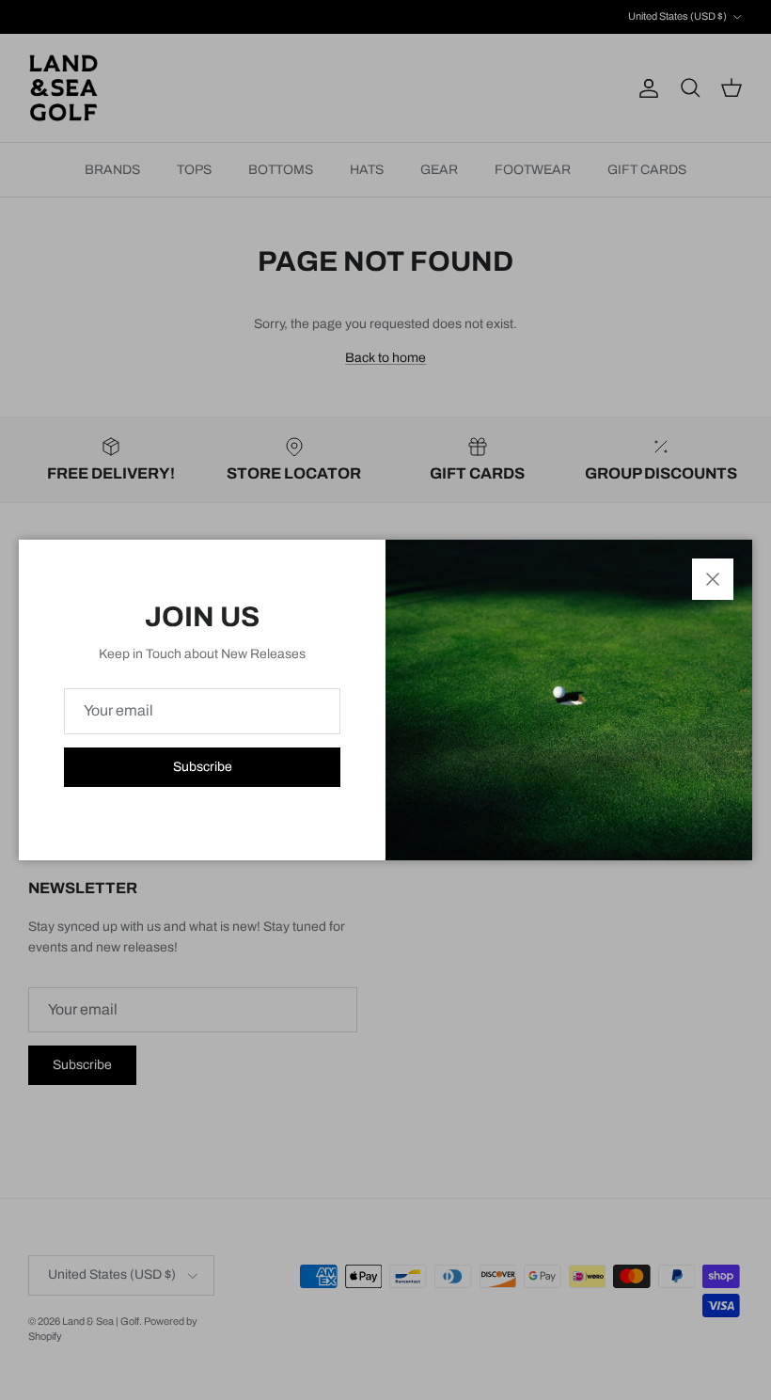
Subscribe (202, 767)
